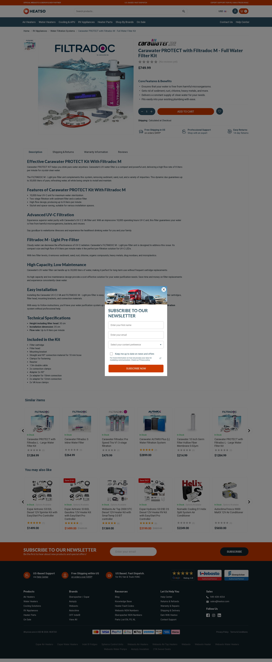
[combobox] (136, 344)
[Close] (163, 289)
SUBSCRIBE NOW (136, 368)
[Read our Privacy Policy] (160, 358)
